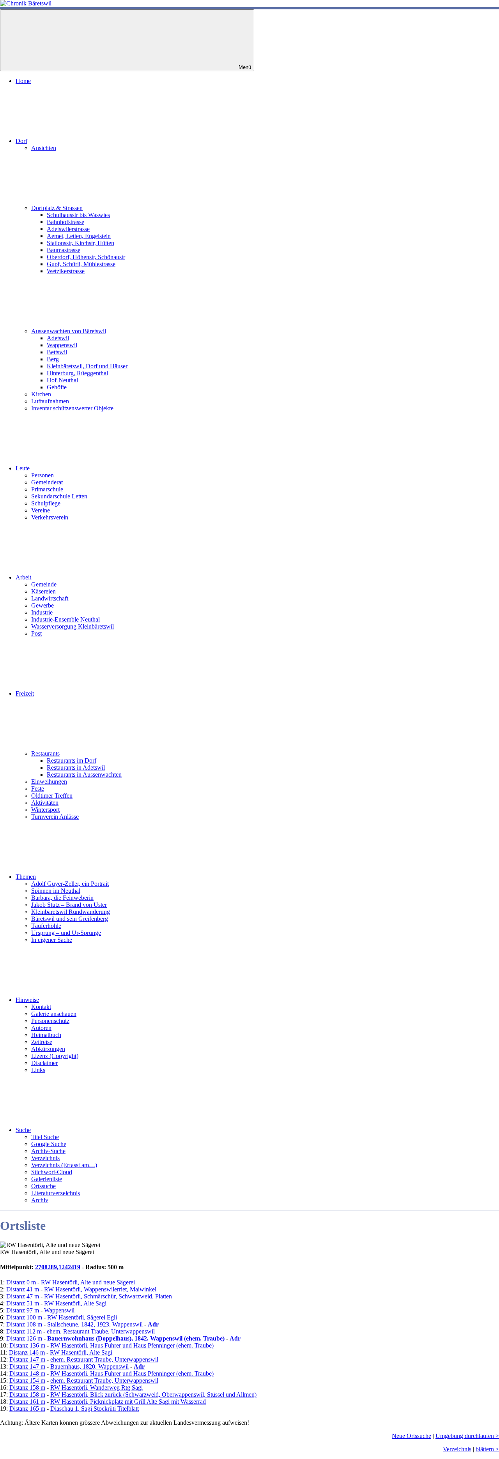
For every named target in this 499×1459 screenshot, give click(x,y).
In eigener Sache (51, 939)
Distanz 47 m (22, 1296)
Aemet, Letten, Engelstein (79, 236)
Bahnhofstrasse (65, 222)
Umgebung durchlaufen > (467, 1436)
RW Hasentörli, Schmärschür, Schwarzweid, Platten (108, 1296)
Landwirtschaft (49, 598)
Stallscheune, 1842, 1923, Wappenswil (95, 1324)
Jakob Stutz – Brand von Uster (69, 904)
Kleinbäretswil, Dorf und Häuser (87, 366)
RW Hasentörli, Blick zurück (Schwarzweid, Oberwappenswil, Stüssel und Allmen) (153, 1394)
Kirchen (41, 394)
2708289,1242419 (57, 1267)
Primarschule (47, 489)
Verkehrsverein (49, 517)
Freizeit (25, 693)
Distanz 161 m (27, 1401)
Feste (37, 788)
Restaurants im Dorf (71, 760)
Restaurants (45, 753)
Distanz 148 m (27, 1373)
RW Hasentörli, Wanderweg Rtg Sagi (96, 1387)
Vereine (40, 510)
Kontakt (41, 1006)
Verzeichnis (45, 1158)
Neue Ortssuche (411, 1436)
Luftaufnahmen (50, 401)
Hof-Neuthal (62, 380)
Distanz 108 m (24, 1324)
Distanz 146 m (27, 1352)
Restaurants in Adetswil (76, 767)
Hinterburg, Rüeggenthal (77, 373)
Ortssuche (43, 1186)
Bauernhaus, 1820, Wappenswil (89, 1366)
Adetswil (58, 338)
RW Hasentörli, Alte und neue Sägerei (88, 1282)
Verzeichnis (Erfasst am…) (64, 1165)
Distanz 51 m (22, 1303)
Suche (23, 1130)
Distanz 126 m (24, 1338)
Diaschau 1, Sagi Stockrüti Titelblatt (94, 1408)
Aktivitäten (44, 802)
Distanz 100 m (24, 1317)
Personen (42, 475)
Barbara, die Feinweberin (62, 897)
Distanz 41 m (22, 1289)
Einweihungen (49, 781)
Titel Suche (45, 1137)
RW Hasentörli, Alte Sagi (75, 1303)
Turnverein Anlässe (55, 816)
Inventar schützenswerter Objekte (72, 408)
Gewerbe (42, 605)
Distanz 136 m (27, 1345)
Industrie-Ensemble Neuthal (65, 619)
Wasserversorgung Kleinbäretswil (72, 626)
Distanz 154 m (27, 1380)
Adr (153, 1324)
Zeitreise (41, 1042)
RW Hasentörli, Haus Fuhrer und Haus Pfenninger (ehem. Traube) (132, 1345)
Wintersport (45, 809)
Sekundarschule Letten (59, 496)
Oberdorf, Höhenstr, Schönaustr (86, 257)
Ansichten (43, 148)
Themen (26, 876)
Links (38, 1070)
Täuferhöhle (46, 925)
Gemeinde (44, 584)
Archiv (39, 1200)
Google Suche (48, 1144)
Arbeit (23, 577)
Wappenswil (62, 345)
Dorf (21, 141)
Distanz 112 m (24, 1331)
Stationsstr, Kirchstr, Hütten (80, 243)
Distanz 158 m (27, 1387)
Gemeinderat (47, 482)
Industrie (42, 612)
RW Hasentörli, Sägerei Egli (82, 1317)
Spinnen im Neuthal (55, 890)
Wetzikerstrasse (66, 271)
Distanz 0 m (21, 1282)
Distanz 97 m (22, 1310)
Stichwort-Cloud (51, 1172)
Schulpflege (45, 503)
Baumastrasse (63, 250)
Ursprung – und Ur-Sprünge (66, 932)
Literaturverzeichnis (55, 1193)
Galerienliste (46, 1179)
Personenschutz (50, 1020)
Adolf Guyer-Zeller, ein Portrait (70, 883)
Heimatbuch (46, 1035)
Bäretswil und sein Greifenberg (69, 918)
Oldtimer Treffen (52, 795)
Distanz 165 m (27, 1408)
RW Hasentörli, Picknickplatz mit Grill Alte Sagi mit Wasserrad (128, 1401)
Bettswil (57, 352)
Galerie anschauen (53, 1013)
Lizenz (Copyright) (54, 1056)
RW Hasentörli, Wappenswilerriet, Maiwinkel (100, 1289)
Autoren (41, 1027)
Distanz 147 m (27, 1359)
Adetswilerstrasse (68, 229)
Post (36, 633)
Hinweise (27, 999)
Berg (53, 359)
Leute (23, 468)
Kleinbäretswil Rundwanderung (70, 911)
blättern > (487, 1449)
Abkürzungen (48, 1049)
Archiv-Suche (48, 1151)
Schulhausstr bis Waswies (78, 215)
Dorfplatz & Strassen (57, 208)
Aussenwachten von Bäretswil (68, 331)
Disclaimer (44, 1063)
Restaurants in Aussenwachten (84, 774)
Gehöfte (57, 387)
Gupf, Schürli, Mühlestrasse (81, 264)
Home (23, 81)
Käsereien (43, 591)
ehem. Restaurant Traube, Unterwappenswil (101, 1331)
